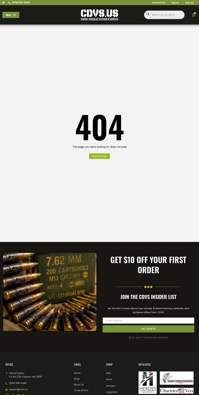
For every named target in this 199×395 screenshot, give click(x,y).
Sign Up (189, 2)
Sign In (175, 2)
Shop (76, 378)
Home (77, 373)
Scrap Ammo (81, 390)
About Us (79, 384)
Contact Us (158, 2)
